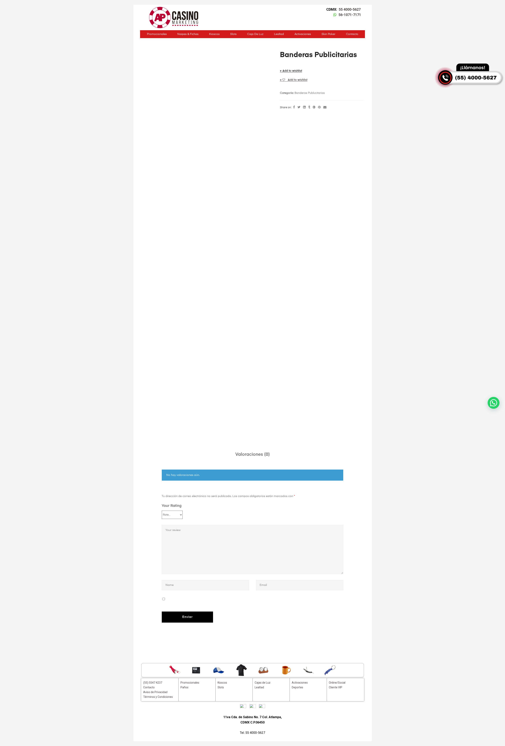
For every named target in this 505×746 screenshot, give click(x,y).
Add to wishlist (292, 71)
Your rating (171, 506)
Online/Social (337, 682)
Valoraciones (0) (252, 454)
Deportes (297, 687)
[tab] (252, 454)
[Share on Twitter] (298, 107)
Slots (233, 34)
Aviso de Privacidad (155, 692)
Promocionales (157, 34)
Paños (184, 687)
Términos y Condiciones (158, 696)
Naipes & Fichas (187, 34)
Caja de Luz (255, 34)
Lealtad (279, 34)
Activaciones (303, 34)
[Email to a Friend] (324, 107)
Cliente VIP (335, 687)
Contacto (352, 34)
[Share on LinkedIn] (304, 107)
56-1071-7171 (350, 15)
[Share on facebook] (294, 107)
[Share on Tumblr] (309, 107)
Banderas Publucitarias (310, 93)
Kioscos (214, 34)
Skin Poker (328, 34)
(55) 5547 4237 (152, 682)
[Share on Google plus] (314, 107)
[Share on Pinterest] (319, 107)
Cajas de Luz (262, 682)
